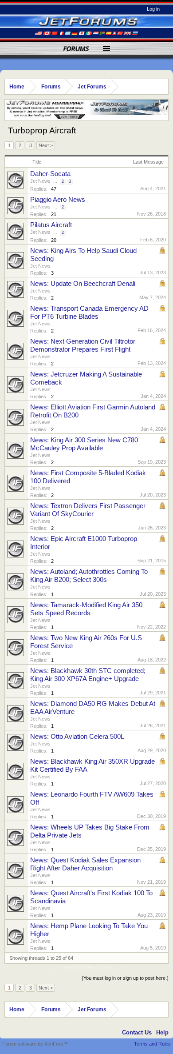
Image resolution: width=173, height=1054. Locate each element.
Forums (76, 48)
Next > (46, 145)
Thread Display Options (86, 967)
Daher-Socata (50, 173)
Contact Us (137, 1032)
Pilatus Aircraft (51, 224)
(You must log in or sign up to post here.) (125, 978)
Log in (153, 9)
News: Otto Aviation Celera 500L (77, 736)
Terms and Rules (152, 1043)
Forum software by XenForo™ (35, 1043)
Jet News (40, 181)
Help (162, 1032)
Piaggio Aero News (57, 199)
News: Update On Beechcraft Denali (82, 283)
